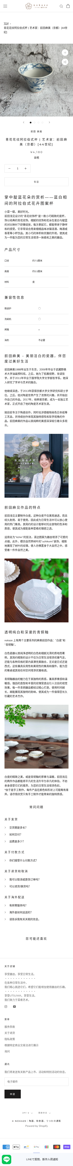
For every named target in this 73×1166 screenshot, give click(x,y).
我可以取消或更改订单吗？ (25, 879)
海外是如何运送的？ (21, 912)
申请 (12, 1094)
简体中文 (42, 1113)
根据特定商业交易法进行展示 (21, 1045)
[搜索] (61, 6)
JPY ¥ (25, 1113)
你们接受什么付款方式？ (23, 860)
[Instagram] (5, 1006)
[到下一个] (49, 122)
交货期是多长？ (18, 827)
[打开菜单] (5, 6)
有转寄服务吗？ (18, 905)
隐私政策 (9, 1039)
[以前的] (23, 122)
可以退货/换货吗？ (20, 886)
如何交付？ (15, 834)
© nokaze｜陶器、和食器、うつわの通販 (36, 1121)
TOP (6, 23)
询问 (7, 1051)
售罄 (36, 182)
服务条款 (9, 1027)
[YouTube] (14, 1006)
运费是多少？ (17, 841)
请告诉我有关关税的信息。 (25, 919)
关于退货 (9, 1033)
